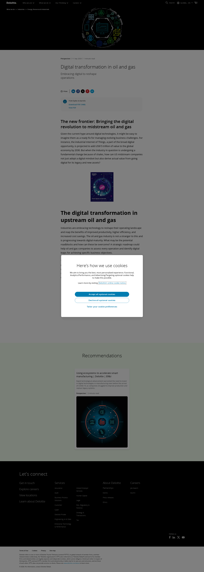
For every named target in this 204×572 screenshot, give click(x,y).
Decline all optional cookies (102, 300)
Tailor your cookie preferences (102, 306)
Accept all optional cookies (102, 294)
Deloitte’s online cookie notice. (112, 283)
